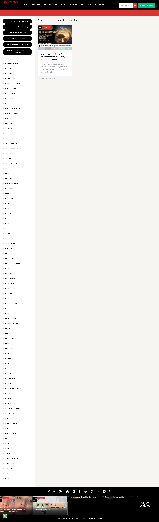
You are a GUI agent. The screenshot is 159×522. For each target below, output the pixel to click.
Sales (7, 354)
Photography (10, 329)
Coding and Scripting (13, 149)
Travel (7, 429)
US (6, 439)
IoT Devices (9, 274)
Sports (7, 394)
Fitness (8, 219)
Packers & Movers (12, 324)
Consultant (9, 154)
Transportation (11, 424)
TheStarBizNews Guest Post (17, 33)
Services (47, 4)
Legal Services (10, 289)
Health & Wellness (12, 259)
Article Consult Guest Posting (17, 27)
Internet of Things (12, 269)
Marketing (72, 4)
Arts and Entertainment (14, 89)
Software (8, 384)
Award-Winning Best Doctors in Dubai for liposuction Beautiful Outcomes (51, 496)
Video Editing (10, 449)
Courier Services (11, 164)
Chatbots (8, 134)
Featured (8, 209)
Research (8, 349)
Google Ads (9, 239)
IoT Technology (10, 279)
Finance (8, 214)
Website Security (11, 464)
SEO (6, 369)
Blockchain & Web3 (12, 114)
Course (7, 169)
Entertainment (11, 194)
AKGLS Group (69, 518)
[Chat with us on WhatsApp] (5, 516)
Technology (60, 4)
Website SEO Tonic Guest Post (17, 44)
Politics (8, 334)
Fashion (8, 204)
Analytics (8, 74)
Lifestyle (8, 294)
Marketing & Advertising (14, 304)
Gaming (8, 234)
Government (10, 244)
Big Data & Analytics (12, 109)
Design (7, 174)
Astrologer (9, 99)
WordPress (9, 469)
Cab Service (9, 129)
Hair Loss (8, 249)
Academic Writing (11, 64)
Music (7, 314)
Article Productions (96, 518)
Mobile (7, 309)
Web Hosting (9, 454)
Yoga (7, 479)
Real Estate (86, 4)
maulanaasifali (52, 59)
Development (10, 179)
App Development (12, 79)
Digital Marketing (11, 184)
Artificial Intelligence (13, 84)
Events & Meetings (12, 199)
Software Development (13, 389)
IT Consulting (10, 284)
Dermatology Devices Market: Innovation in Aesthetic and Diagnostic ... (122, 497)
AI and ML (8, 69)
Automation (9, 104)
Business (36, 4)
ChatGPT (8, 139)
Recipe (7, 344)
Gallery (7, 229)
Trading (8, 419)
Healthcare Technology (13, 264)
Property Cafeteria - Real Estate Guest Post (17, 51)
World (26, 4)
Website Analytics (11, 459)
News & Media (10, 319)
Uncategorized (10, 434)
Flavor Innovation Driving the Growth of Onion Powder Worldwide (87, 496)
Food (7, 224)
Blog (7, 119)
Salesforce (9, 359)
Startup (8, 399)
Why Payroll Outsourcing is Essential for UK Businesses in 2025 (17, 508)
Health (7, 254)
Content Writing (11, 159)
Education (99, 4)
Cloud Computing (11, 144)
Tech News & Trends (12, 409)
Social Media (10, 379)
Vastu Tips (9, 444)
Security (8, 364)
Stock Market (10, 404)
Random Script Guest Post (17, 39)
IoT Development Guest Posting (18, 21)
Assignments (10, 94)
